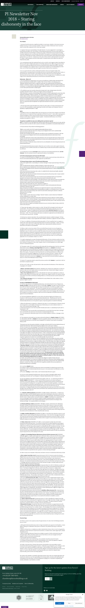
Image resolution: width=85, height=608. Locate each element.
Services (58, 1)
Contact (81, 4)
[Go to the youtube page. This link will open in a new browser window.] (47, 590)
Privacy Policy (71, 605)
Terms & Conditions (10, 586)
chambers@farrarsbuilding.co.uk (15, 578)
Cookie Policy (66, 605)
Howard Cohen (24, 38)
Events (62, 4)
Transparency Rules (6, 583)
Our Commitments (66, 1)
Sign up (47, 578)
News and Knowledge (51, 4)
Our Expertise (39, 4)
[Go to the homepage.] (6, 5)
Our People (30, 4)
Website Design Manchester (7, 588)
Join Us (52, 1)
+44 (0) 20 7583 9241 (75, 1)
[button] (82, 594)
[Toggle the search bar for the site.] (82, 1)
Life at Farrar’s (70, 4)
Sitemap (3, 586)
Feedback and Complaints (17, 583)
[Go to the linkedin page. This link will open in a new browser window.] (44, 590)
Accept (59, 603)
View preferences (78, 603)
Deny (69, 603)
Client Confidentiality (28, 583)
